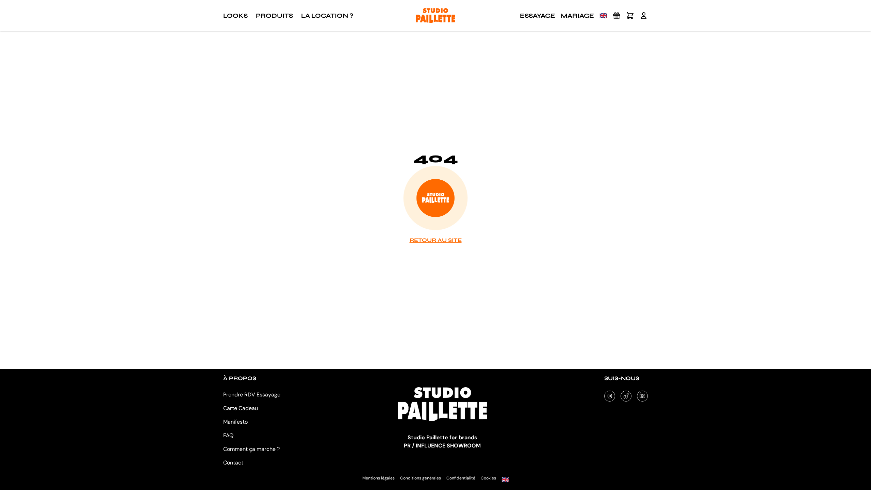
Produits (274, 15)
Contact (233, 462)
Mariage (577, 15)
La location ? (327, 15)
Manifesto (235, 421)
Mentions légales (378, 478)
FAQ (228, 435)
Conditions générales (420, 478)
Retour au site (436, 240)
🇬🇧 (603, 15)
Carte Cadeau (240, 408)
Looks (235, 15)
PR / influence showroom (442, 445)
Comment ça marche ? (251, 449)
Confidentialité (460, 478)
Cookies (488, 478)
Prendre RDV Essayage (251, 394)
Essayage (537, 15)
